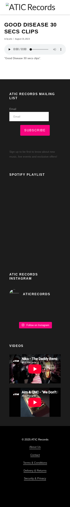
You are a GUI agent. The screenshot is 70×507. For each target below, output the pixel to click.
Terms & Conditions (35, 462)
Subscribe (35, 130)
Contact (35, 454)
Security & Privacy (35, 478)
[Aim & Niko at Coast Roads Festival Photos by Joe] (35, 311)
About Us (35, 446)
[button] (61, 7)
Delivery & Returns (35, 470)
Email (12, 108)
